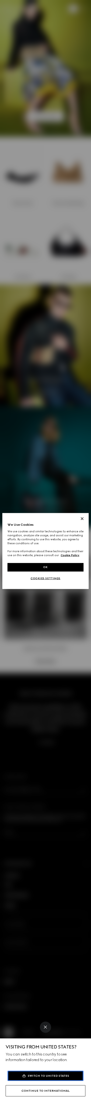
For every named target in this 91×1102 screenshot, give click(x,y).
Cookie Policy (70, 555)
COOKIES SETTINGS (45, 578)
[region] (45, 551)
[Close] (45, 1027)
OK (45, 567)
